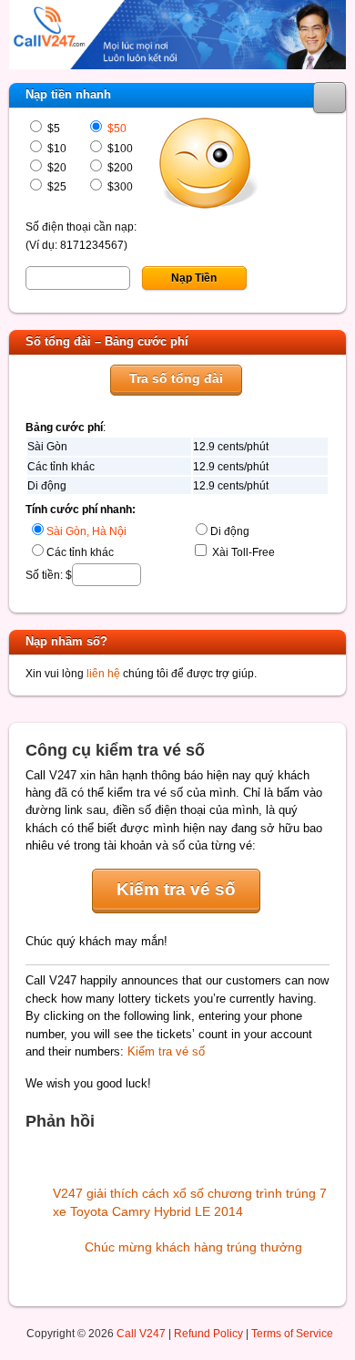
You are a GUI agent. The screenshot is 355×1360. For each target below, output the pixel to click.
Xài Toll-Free (242, 552)
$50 (116, 128)
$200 (119, 167)
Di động (229, 531)
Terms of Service (292, 1333)
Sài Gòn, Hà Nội (86, 531)
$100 (119, 148)
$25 (55, 186)
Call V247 (141, 1333)
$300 (119, 186)
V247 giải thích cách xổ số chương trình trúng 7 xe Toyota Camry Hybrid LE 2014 (190, 1202)
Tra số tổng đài (176, 378)
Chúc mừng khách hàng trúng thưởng (193, 1247)
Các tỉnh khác (80, 552)
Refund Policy (208, 1333)
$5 (52, 128)
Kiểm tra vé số (176, 889)
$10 (55, 148)
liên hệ (103, 673)
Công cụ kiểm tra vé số (115, 750)
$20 (55, 167)
